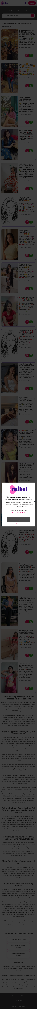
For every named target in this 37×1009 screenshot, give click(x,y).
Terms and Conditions (18, 512)
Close (35, 500)
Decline (18, 524)
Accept (18, 519)
